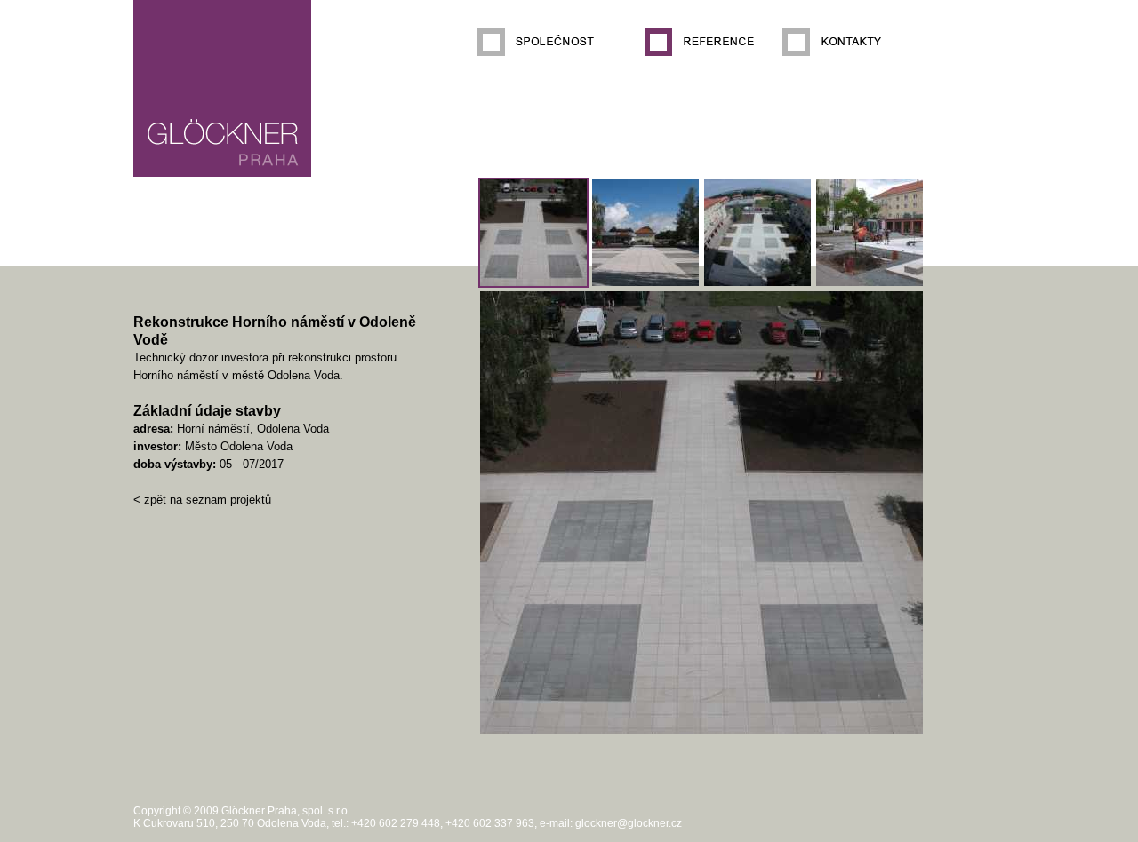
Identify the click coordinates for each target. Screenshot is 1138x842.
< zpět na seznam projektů (202, 499)
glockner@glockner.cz (628, 823)
